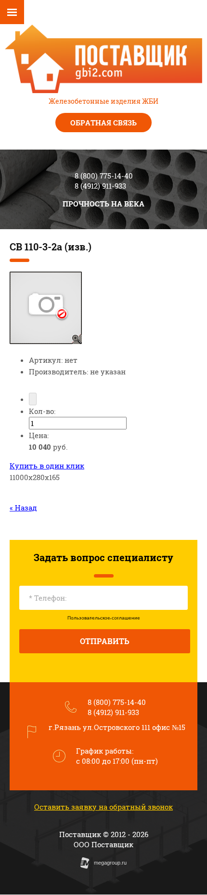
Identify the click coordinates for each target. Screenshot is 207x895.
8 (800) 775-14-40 (104, 175)
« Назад (23, 507)
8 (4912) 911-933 (100, 186)
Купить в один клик (47, 465)
